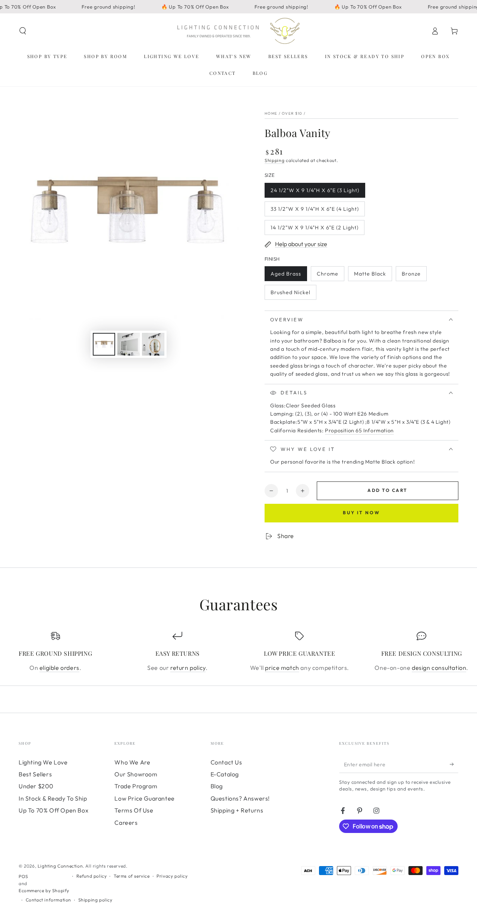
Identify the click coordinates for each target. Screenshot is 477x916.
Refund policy (91, 876)
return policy (188, 667)
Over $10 (292, 113)
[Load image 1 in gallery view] (104, 344)
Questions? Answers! (240, 798)
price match (282, 667)
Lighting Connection (60, 866)
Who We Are (132, 762)
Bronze (414, 275)
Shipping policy (95, 900)
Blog (217, 786)
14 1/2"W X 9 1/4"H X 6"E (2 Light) (314, 229)
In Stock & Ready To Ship (53, 798)
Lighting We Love (43, 762)
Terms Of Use (133, 810)
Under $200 (36, 786)
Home (271, 113)
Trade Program (135, 786)
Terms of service (132, 876)
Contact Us (226, 762)
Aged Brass (285, 275)
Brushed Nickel (290, 294)
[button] (22, 31)
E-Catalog (225, 774)
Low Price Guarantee (144, 798)
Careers (126, 822)
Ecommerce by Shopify (44, 890)
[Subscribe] (454, 764)
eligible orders (59, 667)
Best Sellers (35, 774)
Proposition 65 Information (359, 430)
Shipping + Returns (237, 810)
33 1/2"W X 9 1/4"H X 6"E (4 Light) (314, 211)
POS (23, 876)
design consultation (439, 667)
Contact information (48, 900)
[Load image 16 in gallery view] (128, 344)
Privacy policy (172, 876)
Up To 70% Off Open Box (53, 810)
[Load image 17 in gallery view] (153, 344)
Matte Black (370, 275)
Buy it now (361, 512)
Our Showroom (135, 774)
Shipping (275, 160)
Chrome (330, 275)
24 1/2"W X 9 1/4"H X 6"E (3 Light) (314, 192)
